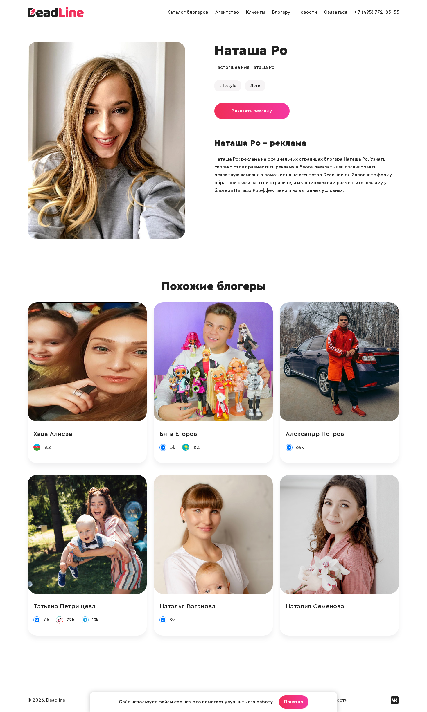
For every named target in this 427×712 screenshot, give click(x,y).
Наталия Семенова (315, 606)
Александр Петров (315, 434)
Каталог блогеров (187, 12)
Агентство (227, 12)
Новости (307, 12)
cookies (182, 702)
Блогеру (281, 12)
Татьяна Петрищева (64, 606)
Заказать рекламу (252, 111)
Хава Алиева (52, 434)
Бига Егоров (178, 434)
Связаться (335, 12)
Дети (255, 86)
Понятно (293, 702)
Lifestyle (227, 86)
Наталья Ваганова (187, 606)
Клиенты (255, 12)
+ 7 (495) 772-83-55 (376, 12)
